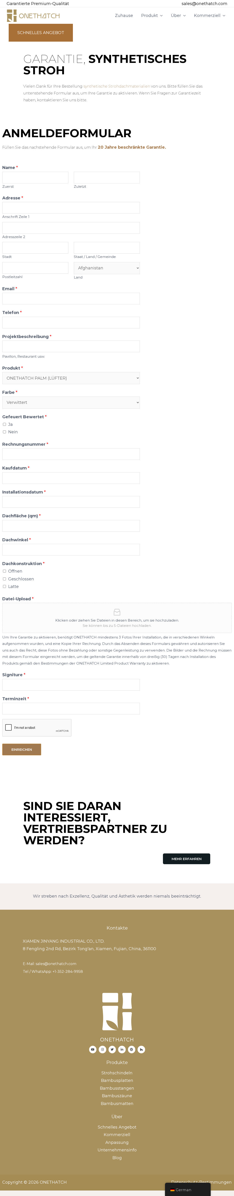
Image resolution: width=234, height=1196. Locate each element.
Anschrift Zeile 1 (15, 217)
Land (78, 277)
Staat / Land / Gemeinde (95, 257)
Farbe (9, 392)
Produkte (117, 1062)
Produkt (149, 15)
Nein (13, 431)
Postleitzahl (12, 277)
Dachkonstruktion (23, 563)
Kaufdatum (15, 468)
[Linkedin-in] (122, 1049)
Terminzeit (15, 698)
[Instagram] (102, 1049)
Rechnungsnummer (25, 444)
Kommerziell (207, 15)
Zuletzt (80, 186)
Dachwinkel (16, 539)
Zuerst (8, 186)
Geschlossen (21, 579)
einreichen (21, 749)
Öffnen (15, 571)
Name (10, 167)
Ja (10, 424)
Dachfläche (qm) (21, 515)
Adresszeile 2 (13, 237)
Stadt (7, 257)
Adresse (12, 198)
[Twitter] (112, 1049)
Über (176, 15)
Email (9, 288)
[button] (186, 859)
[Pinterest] (132, 1049)
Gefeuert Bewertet (24, 416)
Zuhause (124, 15)
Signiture (13, 674)
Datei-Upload (18, 598)
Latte (13, 586)
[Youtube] (93, 1049)
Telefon (12, 312)
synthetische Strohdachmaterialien (116, 86)
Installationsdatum (24, 492)
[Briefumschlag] (175, 4)
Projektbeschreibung (26, 336)
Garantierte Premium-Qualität (38, 3)
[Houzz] (141, 1049)
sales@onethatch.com (204, 3)
